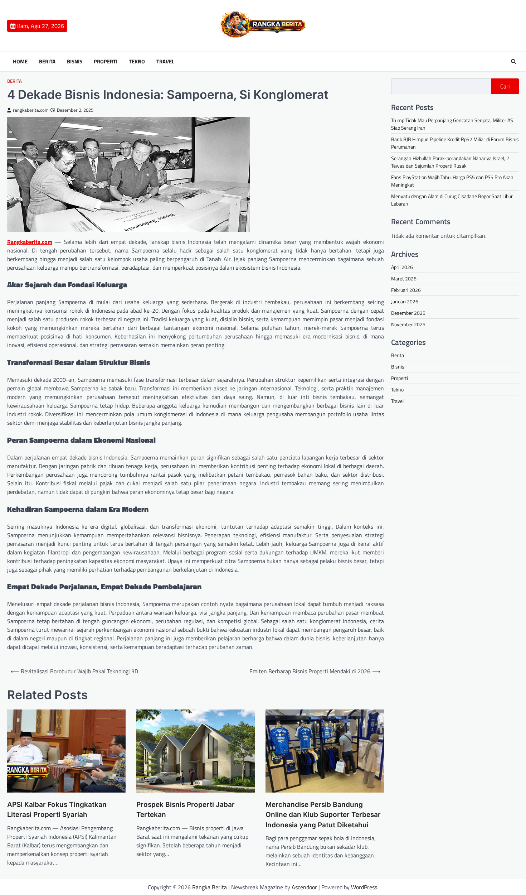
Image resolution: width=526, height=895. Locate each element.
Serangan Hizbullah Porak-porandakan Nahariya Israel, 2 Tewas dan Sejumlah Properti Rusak (450, 161)
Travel (165, 62)
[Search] (513, 61)
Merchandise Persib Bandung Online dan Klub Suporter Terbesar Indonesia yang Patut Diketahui (323, 814)
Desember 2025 (408, 313)
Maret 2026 (404, 278)
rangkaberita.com (31, 110)
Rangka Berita (209, 887)
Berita (47, 62)
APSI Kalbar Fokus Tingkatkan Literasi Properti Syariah (57, 809)
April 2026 (402, 267)
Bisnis (74, 62)
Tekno (137, 62)
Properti (105, 62)
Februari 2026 (406, 290)
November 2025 (408, 324)
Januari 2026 (404, 301)
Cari (505, 86)
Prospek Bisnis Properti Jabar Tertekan (185, 809)
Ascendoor (304, 887)
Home (20, 62)
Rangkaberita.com (29, 241)
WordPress (364, 887)
